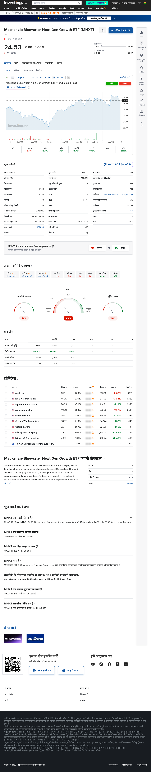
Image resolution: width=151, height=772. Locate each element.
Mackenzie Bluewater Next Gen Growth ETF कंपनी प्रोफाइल (53, 458)
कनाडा (130, 483)
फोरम (59, 63)
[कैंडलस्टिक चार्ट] (7, 77)
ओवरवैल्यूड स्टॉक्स (82, 13)
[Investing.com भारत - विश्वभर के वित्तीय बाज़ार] (15, 3)
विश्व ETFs (29, 13)
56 (132, 211)
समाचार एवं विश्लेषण (31, 63)
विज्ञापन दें (84, 694)
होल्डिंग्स (16, 70)
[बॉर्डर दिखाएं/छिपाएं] (68, 77)
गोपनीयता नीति (127, 765)
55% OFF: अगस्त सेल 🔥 (97, 3)
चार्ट (16, 63)
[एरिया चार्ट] (12, 77)
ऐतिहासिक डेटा (28, 70)
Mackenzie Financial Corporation (118, 194)
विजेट (7, 700)
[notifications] (139, 2)
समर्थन (82, 700)
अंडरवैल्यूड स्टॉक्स (67, 13)
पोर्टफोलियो (9, 694)
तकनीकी (49, 63)
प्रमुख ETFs (19, 13)
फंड (37, 13)
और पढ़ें (7, 483)
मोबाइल (8, 688)
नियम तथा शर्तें (113, 765)
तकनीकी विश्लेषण (17, 266)
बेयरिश (99, 248)
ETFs (8, 13)
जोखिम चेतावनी (142, 765)
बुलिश (123, 248)
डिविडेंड (39, 70)
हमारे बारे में (84, 688)
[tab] (11, 274)
